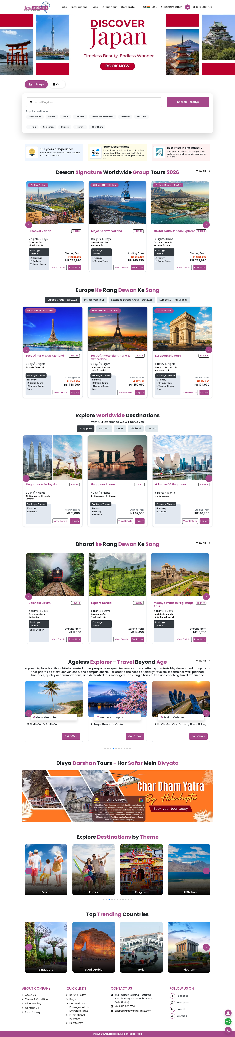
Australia (141, 116)
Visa (95, 7)
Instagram (183, 1002)
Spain (65, 116)
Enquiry (75, 392)
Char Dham (97, 127)
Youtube (182, 1016)
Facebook (182, 996)
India (64, 7)
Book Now (74, 267)
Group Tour (109, 7)
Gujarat (65, 127)
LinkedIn (181, 1009)
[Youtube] (172, 1016)
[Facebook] (172, 996)
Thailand (80, 116)
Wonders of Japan (47, 717)
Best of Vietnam (110, 717)
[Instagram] (172, 1002)
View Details (59, 267)
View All (201, 171)
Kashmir (80, 127)
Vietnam (125, 116)
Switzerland (35, 116)
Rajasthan (48, 127)
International (79, 7)
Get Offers (71, 736)
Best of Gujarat (173, 717)
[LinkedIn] (172, 1009)
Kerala (32, 127)
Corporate (128, 7)
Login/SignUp (172, 7)
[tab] (36, 84)
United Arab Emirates (103, 116)
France (51, 116)
